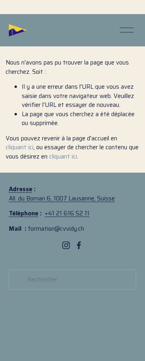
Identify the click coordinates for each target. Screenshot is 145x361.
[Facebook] (79, 245)
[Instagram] (66, 245)
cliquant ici (19, 147)
